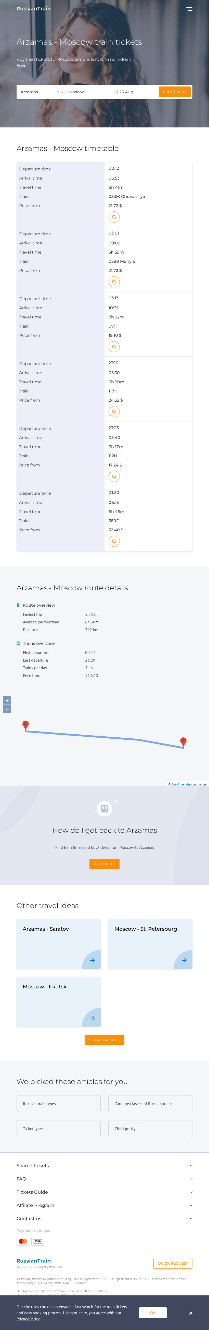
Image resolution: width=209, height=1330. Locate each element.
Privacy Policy (28, 1318)
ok (153, 1312)
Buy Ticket (104, 864)
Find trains (175, 92)
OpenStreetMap (181, 784)
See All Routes (104, 1040)
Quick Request (173, 1263)
